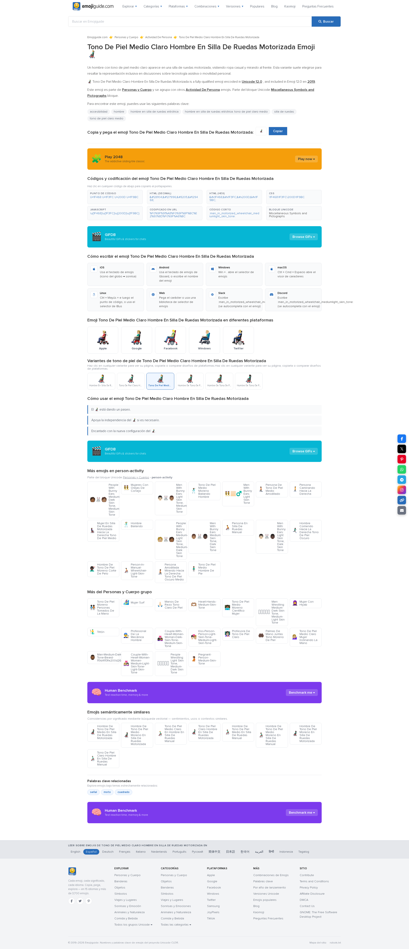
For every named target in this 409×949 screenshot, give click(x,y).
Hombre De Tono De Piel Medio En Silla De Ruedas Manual (238, 732)
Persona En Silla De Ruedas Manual (236, 527)
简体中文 (214, 852)
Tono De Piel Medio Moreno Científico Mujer (237, 607)
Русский (197, 852)
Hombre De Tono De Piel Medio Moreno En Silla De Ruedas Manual (270, 735)
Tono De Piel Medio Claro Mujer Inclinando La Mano (304, 637)
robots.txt (335, 942)
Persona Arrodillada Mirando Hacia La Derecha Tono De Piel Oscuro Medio (170, 572)
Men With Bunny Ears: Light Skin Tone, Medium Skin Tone (172, 498)
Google (212, 881)
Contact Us (307, 906)
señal (93, 792)
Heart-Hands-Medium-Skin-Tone (203, 604)
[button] (115, 197)
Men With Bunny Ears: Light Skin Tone (238, 494)
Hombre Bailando (133, 524)
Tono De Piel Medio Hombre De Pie (203, 569)
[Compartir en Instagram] (401, 490)
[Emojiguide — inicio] (72, 871)
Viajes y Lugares (125, 900)
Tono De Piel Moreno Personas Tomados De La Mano (102, 607)
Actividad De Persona (158, 37)
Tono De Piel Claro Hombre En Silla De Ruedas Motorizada (204, 732)
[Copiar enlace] (401, 500)
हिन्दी (271, 852)
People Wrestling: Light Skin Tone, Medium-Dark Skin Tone (170, 663)
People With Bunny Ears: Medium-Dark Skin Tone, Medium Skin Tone (104, 499)
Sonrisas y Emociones (176, 906)
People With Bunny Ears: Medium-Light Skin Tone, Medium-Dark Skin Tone (172, 539)
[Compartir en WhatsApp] (401, 469)
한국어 (245, 852)
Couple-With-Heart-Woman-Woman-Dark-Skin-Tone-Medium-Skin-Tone (170, 638)
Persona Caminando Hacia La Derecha (303, 489)
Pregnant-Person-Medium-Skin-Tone (203, 659)
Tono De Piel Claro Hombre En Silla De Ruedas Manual (103, 758)
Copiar (278, 131)
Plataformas (178, 6)
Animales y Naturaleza (129, 912)
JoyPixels (213, 912)
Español (91, 852)
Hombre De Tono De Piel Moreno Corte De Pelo (103, 569)
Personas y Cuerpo (126, 37)
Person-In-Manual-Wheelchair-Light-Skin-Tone (135, 570)
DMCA (304, 900)
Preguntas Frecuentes (318, 6)
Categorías (153, 6)
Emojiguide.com (97, 37)
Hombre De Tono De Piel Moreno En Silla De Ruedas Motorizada (304, 733)
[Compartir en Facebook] (401, 438)
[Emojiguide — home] (93, 6)
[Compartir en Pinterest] (401, 459)
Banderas (120, 881)
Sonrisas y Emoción (127, 906)
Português (179, 852)
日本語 (230, 852)
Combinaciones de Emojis (271, 875)
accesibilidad (98, 111)
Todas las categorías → (176, 924)
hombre (119, 111)
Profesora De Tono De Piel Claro (237, 634)
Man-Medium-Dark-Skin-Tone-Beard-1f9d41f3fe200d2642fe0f (104, 657)
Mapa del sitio (318, 942)
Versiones (234, 6)
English (75, 852)
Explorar (129, 6)
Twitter (211, 900)
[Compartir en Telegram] (401, 479)
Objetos (119, 887)
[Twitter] (80, 901)
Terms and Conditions (314, 881)
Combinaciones (206, 6)
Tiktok (211, 918)
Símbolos (120, 893)
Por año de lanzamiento (269, 887)
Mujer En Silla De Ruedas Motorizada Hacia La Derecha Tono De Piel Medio (103, 530)
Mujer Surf (133, 602)
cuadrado (124, 792)
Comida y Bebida (126, 918)
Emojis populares (265, 900)
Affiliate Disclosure (312, 893)
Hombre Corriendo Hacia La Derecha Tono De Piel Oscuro (305, 530)
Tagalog (303, 852)
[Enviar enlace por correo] (401, 510)
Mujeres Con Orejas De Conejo (135, 488)
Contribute (307, 875)
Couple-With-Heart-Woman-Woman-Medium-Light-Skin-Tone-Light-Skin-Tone (136, 663)
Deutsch (108, 852)
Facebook (214, 887)
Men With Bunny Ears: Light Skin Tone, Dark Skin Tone (272, 536)
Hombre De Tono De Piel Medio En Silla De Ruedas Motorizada (103, 732)
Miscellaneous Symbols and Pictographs (288, 214)
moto (107, 792)
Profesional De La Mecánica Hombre (134, 635)
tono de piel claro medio (106, 118)
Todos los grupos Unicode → (133, 924)
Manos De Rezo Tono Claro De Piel (170, 604)
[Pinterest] (88, 901)
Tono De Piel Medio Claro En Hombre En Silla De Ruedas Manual (170, 733)
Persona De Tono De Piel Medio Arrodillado (270, 489)
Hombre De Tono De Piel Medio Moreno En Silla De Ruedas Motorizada (135, 735)
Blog (274, 6)
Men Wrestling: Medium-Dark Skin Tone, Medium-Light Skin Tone (271, 612)
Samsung (213, 906)
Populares (257, 6)
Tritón (97, 632)
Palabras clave (263, 881)
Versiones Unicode (266, 893)
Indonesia (286, 852)
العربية (259, 852)
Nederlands (159, 852)
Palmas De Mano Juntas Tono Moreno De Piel (271, 635)
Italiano (141, 852)
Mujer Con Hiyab (303, 603)
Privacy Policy (309, 887)
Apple (211, 875)
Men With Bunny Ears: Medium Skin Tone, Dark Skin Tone (205, 536)
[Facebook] (71, 901)
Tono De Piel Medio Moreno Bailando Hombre (203, 491)
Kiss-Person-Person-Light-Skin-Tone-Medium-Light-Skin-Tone (204, 637)
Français (124, 852)
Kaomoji (289, 6)
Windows (213, 893)
